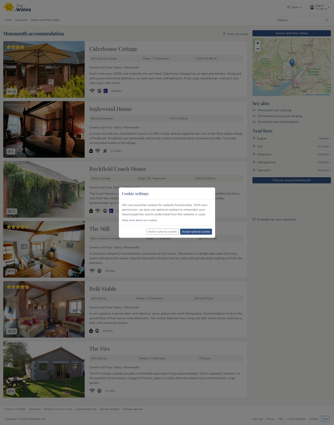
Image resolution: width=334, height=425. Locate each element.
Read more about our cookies (139, 220)
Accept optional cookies (196, 231)
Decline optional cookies (162, 231)
